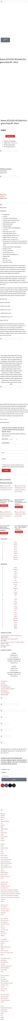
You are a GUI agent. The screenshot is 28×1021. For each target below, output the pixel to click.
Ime (3, 452)
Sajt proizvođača (3, 419)
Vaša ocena (5, 439)
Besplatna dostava (3, 195)
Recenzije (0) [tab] (3, 207)
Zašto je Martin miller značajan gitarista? (9, 639)
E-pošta (4, 458)
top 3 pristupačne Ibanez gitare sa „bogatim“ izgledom (12, 642)
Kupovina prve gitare (5, 645)
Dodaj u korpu (10, 136)
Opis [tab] (1, 204)
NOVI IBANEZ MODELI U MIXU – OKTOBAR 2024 (11, 635)
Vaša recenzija (6, 443)
